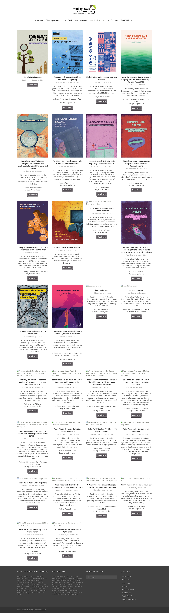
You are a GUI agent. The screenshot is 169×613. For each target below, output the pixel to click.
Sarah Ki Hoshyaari (136, 290)
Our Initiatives (81, 20)
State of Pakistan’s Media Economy (67, 247)
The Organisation (53, 20)
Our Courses (112, 20)
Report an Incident (129, 599)
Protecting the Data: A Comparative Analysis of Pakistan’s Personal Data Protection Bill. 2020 (32, 382)
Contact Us (126, 593)
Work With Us (126, 20)
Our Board (126, 583)
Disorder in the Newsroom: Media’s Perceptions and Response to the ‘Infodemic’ (136, 382)
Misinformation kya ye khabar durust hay (136, 485)
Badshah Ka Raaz (101, 290)
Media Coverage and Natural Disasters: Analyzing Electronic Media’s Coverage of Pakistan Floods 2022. (136, 79)
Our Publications (97, 20)
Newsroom (38, 20)
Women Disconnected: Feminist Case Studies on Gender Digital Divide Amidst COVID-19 (33, 433)
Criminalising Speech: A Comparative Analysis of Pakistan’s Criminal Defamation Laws (136, 163)
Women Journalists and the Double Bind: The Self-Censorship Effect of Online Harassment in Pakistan (102, 382)
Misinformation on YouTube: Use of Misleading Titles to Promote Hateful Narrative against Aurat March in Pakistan (136, 249)
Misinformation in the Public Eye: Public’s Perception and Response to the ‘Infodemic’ (67, 382)
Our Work (68, 20)
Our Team (126, 580)
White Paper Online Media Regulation (33, 483)
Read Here (33, 85)
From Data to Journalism (33, 77)
